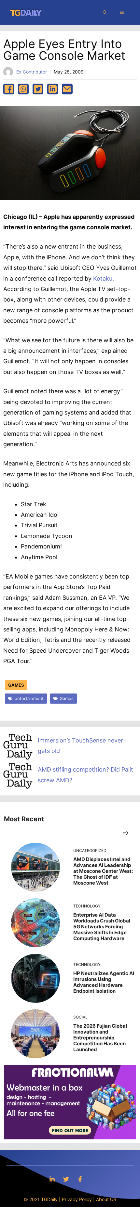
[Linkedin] (52, 1179)
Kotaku (102, 278)
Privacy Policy (77, 1199)
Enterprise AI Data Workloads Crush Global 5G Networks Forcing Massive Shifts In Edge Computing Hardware (101, 926)
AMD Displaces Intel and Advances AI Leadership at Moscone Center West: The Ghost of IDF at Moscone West (103, 871)
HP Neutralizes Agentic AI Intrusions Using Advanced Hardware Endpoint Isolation (103, 982)
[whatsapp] (23, 89)
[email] (67, 89)
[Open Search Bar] (104, 12)
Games (16, 685)
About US (106, 1199)
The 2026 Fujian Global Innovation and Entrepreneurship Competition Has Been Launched (100, 1037)
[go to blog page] (125, 832)
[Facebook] (80, 1179)
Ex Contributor (31, 71)
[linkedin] (52, 89)
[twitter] (38, 89)
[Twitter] (66, 1179)
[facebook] (8, 89)
